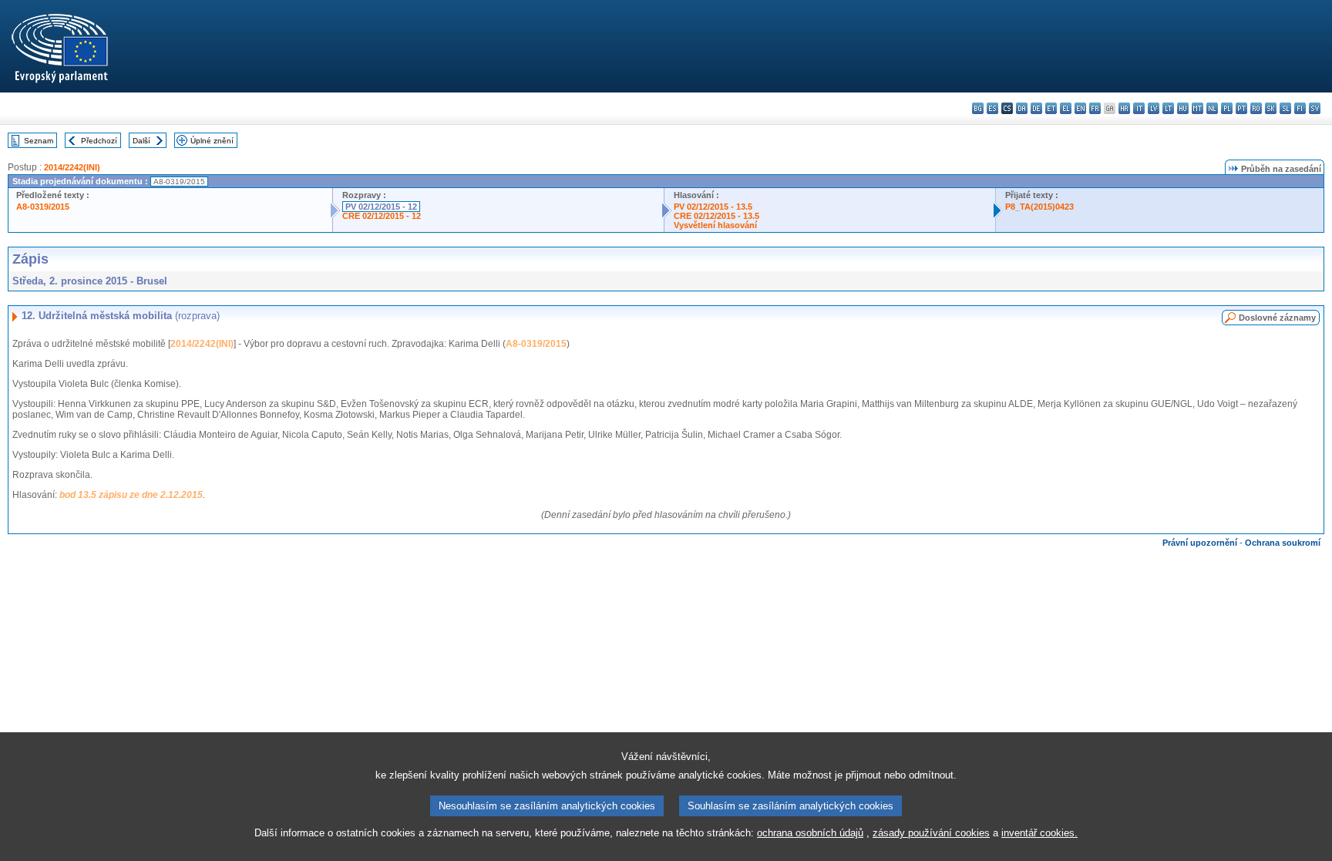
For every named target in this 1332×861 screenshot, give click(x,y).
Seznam (38, 140)
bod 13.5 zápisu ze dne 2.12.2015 (131, 494)
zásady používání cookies (931, 833)
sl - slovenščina (1285, 108)
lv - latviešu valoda (1153, 108)
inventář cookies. (1039, 833)
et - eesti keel (1051, 108)
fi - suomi (1300, 108)
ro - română (1256, 108)
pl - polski (1227, 108)
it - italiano (1139, 108)
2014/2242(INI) (72, 167)
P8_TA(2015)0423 (1039, 206)
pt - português (1241, 108)
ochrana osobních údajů (810, 833)
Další (141, 140)
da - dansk (1022, 108)
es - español (992, 108)
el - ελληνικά (1065, 108)
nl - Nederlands (1212, 108)
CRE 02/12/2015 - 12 (381, 215)
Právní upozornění (1199, 542)
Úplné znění (212, 140)
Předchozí (99, 140)
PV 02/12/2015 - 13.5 (713, 206)
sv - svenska (1314, 108)
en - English (1080, 108)
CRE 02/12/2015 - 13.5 (716, 215)
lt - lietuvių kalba (1168, 108)
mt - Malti (1197, 108)
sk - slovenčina (1270, 108)
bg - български (978, 108)
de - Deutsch (1036, 108)
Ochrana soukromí (1282, 542)
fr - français (1095, 108)
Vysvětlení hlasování (715, 225)
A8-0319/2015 (42, 206)
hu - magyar (1183, 108)
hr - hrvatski (1124, 108)
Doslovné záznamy (1277, 317)
